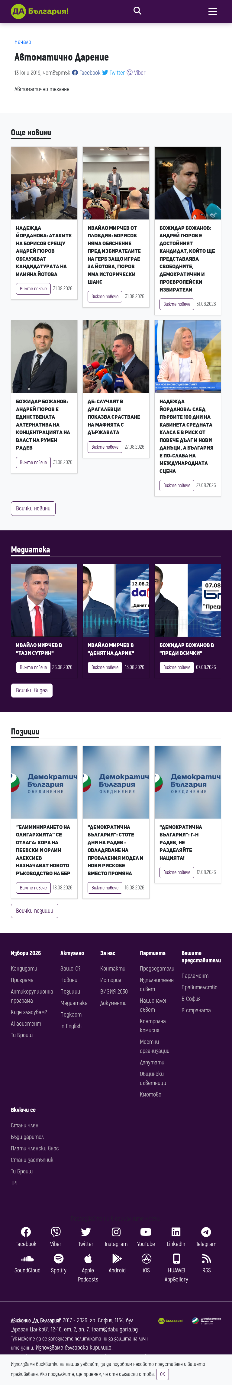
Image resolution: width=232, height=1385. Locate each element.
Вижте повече (33, 289)
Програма (22, 980)
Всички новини (33, 508)
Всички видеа (32, 690)
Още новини (31, 132)
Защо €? (70, 968)
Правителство (200, 987)
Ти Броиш (22, 1035)
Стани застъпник (32, 1160)
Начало (22, 42)
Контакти (112, 968)
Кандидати (24, 968)
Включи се (23, 1110)
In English (71, 1026)
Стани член (24, 1125)
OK (162, 1374)
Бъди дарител (27, 1137)
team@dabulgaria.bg (115, 1329)
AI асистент (26, 1023)
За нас (107, 953)
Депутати (152, 1062)
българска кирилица (88, 1347)
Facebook (89, 73)
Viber (139, 73)
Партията (153, 953)
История (110, 980)
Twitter (116, 73)
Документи (113, 1003)
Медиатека (30, 550)
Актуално (72, 953)
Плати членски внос (35, 1148)
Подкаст (71, 1014)
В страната (196, 1010)
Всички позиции (34, 911)
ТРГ (15, 1183)
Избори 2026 (26, 953)
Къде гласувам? (29, 1012)
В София (191, 999)
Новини (68, 980)
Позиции (25, 732)
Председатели (157, 968)
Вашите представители (201, 956)
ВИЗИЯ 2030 (114, 991)
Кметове (150, 1094)
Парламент (195, 976)
